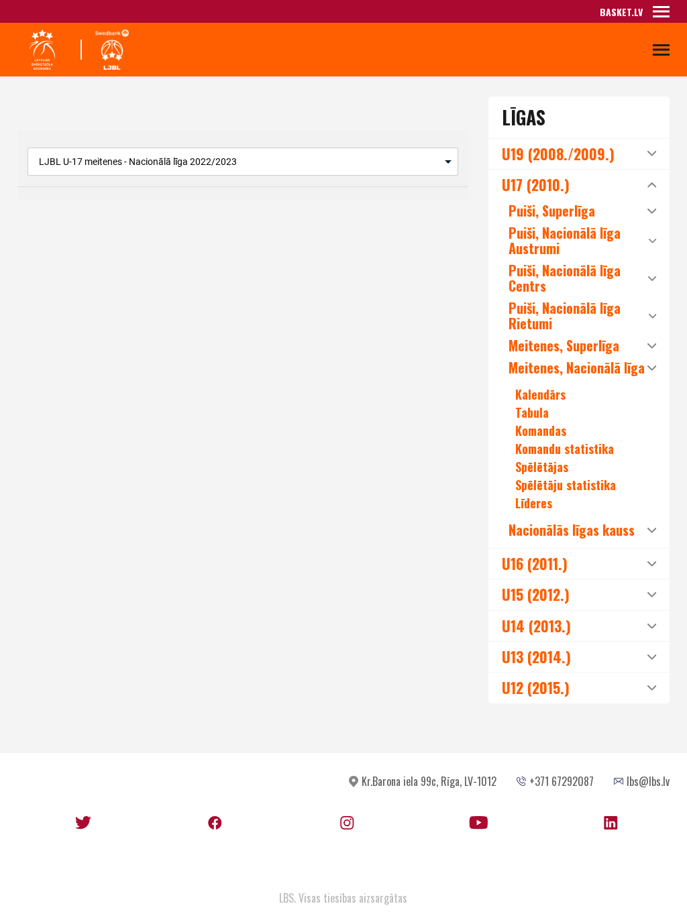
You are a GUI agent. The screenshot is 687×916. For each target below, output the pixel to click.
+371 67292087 (561, 781)
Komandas (540, 430)
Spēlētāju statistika (565, 485)
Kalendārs (540, 394)
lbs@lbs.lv (648, 781)
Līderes (533, 503)
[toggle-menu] (661, 11)
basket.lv (621, 12)
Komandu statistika (564, 448)
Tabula (532, 412)
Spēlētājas (541, 466)
